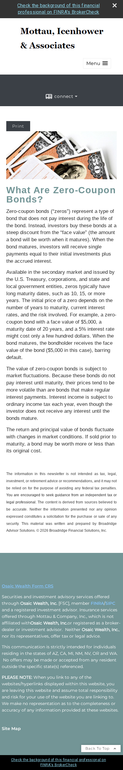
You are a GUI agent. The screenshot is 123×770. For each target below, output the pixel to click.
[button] (97, 63)
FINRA (97, 603)
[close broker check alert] (114, 5)
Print (18, 126)
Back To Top (98, 748)
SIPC (110, 603)
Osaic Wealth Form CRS (27, 586)
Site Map (11, 728)
